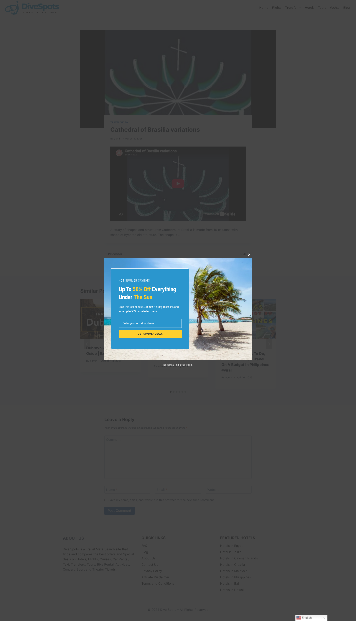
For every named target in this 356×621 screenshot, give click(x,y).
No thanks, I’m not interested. (177, 364)
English (306, 617)
